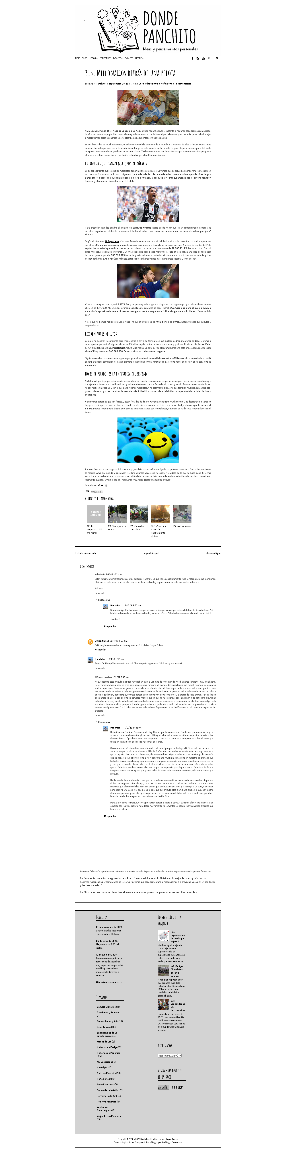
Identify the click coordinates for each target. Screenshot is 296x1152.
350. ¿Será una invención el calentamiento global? (158, 531)
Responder (100, 593)
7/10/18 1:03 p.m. (114, 574)
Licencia (139, 58)
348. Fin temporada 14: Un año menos (95, 529)
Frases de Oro (104, 1041)
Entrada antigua (212, 553)
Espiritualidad (104, 1026)
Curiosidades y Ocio (149, 83)
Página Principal (150, 553)
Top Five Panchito (106, 1101)
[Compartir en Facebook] (101, 491)
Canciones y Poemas (108, 1012)
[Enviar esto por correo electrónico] (92, 491)
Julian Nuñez (102, 640)
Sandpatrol (140, 1142)
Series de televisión (107, 1090)
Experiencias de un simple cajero (107, 1034)
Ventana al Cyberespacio (104, 1109)
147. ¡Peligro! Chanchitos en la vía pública (177, 971)
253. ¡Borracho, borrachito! (137, 528)
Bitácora (118, 58)
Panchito (115, 605)
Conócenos (105, 58)
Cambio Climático (106, 1006)
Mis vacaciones (105, 1061)
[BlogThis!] (95, 491)
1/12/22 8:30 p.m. (121, 677)
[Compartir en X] (98, 491)
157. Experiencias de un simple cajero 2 (178, 936)
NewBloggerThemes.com (172, 1142)
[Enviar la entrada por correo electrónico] (87, 491)
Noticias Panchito (106, 1073)
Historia (93, 58)
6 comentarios (183, 83)
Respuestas (104, 599)
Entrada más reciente (86, 553)
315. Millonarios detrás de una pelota (130, 73)
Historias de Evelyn (107, 1047)
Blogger (175, 1139)
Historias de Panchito (108, 1052)
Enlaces (129, 58)
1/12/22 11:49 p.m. (133, 727)
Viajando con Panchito (109, 1116)
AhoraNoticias (118, 347)
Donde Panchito (147, 1139)
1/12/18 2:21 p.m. (117, 659)
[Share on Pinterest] (106, 485)
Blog (84, 58)
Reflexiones (167, 83)
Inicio (77, 58)
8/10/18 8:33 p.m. (133, 605)
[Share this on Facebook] (98, 485)
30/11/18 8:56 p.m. (119, 640)
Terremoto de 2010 (107, 1095)
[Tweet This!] (102, 485)
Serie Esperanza (106, 1084)
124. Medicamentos (182, 526)
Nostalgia (102, 1067)
